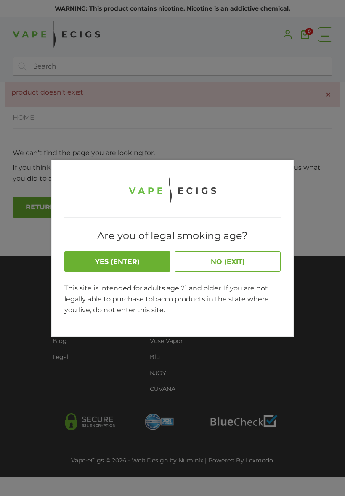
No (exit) (228, 262)
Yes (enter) (117, 262)
